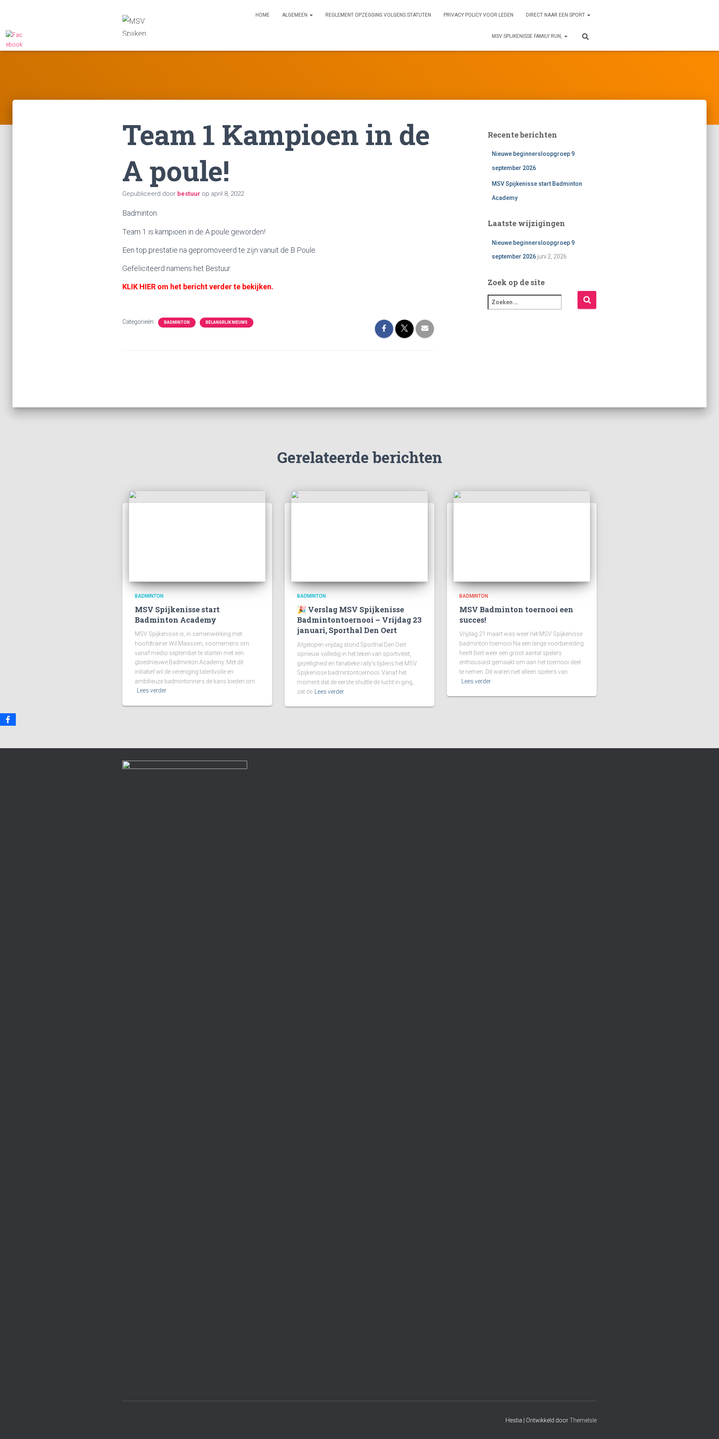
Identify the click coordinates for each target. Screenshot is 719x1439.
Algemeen (295, 15)
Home (262, 15)
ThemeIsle (583, 1420)
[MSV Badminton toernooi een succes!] (521, 535)
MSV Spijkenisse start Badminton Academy (177, 614)
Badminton (177, 322)
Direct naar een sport (556, 15)
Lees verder (151, 690)
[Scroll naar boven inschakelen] (702, 1422)
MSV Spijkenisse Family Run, (527, 36)
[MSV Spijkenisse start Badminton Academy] (197, 535)
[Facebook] (8, 719)
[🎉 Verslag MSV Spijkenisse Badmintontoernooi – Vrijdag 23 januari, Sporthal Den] (359, 535)
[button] (311, 15)
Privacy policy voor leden (478, 15)
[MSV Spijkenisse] (134, 25)
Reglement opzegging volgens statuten (378, 15)
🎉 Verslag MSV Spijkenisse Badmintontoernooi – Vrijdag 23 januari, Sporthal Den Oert (359, 619)
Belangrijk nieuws (227, 322)
